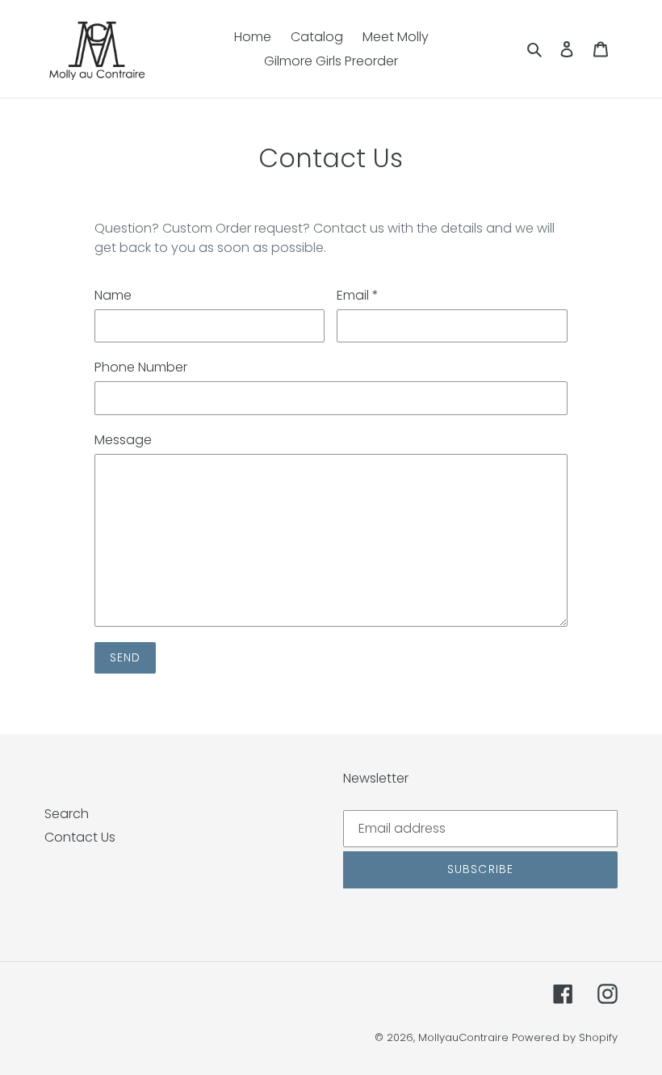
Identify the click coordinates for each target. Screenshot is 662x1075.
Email (358, 295)
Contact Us (79, 837)
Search (66, 813)
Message (123, 439)
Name (113, 295)
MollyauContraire (463, 1037)
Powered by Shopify (565, 1037)
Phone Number (140, 367)
